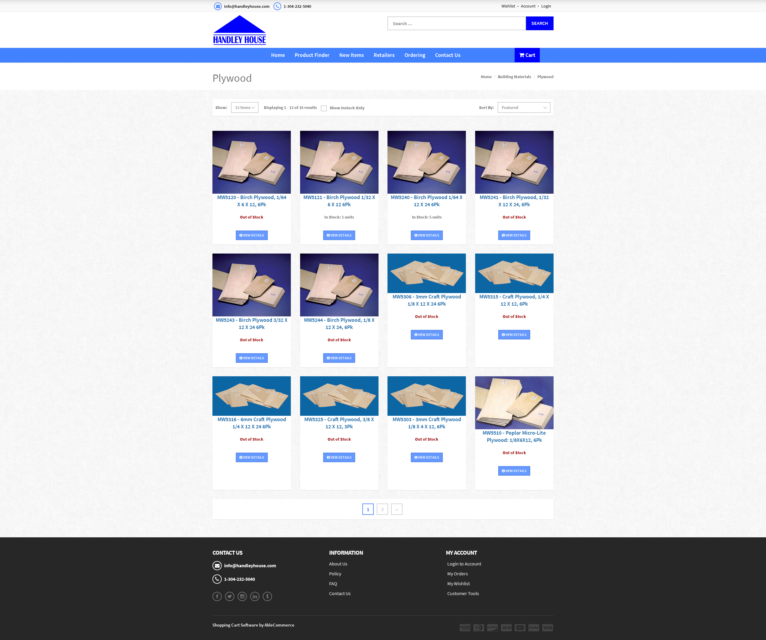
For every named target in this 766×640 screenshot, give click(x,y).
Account (528, 6)
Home (278, 54)
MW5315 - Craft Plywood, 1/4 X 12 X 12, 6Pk (514, 300)
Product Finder (312, 54)
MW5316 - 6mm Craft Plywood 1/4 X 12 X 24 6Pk (252, 423)
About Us (338, 564)
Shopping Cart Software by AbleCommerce (253, 625)
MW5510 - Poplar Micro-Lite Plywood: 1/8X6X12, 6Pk (514, 436)
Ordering (415, 54)
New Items (351, 54)
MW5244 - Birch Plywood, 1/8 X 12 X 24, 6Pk (339, 323)
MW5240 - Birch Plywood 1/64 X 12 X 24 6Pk (427, 201)
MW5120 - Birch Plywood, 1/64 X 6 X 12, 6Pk (251, 201)
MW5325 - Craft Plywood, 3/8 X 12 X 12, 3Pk (339, 423)
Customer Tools (463, 593)
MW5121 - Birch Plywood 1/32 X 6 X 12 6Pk (339, 201)
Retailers (384, 54)
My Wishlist (458, 583)
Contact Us (447, 54)
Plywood (545, 76)
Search (539, 23)
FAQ (333, 583)
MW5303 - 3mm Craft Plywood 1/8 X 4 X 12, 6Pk (427, 423)
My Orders (457, 574)
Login (546, 6)
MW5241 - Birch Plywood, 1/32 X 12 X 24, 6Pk (514, 201)
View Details (253, 235)
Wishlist (508, 6)
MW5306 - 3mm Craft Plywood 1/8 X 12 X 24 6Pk (427, 300)
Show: (221, 107)
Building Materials (514, 76)
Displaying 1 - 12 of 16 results (290, 107)
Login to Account (464, 564)
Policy (335, 574)
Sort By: (486, 107)
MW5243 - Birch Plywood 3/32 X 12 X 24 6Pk (252, 323)
